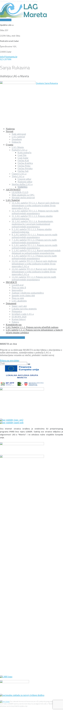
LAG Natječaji (13, 200)
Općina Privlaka (25, 168)
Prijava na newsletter (9, 360)
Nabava (15, 322)
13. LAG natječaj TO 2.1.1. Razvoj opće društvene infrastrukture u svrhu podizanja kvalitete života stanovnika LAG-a (35, 205)
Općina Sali (23, 171)
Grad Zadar (23, 158)
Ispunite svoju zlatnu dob (23, 295)
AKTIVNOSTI (13, 189)
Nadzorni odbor (25, 181)
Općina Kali (23, 160)
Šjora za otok (18, 298)
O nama (9, 144)
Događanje (17, 139)
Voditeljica (22, 187)
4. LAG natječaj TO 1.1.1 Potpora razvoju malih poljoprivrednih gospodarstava (34, 257)
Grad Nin (22, 155)
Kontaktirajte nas (14, 324)
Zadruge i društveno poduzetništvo (28, 293)
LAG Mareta (18, 147)
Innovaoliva (17, 290)
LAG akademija (19, 301)
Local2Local (17, 285)
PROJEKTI (11, 282)
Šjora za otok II (19, 287)
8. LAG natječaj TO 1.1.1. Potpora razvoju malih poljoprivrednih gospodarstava (34, 236)
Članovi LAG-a (19, 173)
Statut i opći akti (19, 306)
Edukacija (16, 142)
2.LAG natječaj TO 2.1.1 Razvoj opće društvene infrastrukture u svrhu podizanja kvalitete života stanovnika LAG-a (34, 272)
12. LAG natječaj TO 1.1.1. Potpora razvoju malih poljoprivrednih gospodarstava (35, 212)
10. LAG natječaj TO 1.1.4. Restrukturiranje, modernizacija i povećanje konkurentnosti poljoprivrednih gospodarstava (32, 224)
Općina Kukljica (25, 163)
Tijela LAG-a (18, 176)
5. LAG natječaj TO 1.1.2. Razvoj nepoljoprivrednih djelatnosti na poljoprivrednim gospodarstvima (36, 251)
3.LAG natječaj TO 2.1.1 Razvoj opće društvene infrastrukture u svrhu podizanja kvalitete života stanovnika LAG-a (34, 264)
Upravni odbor (24, 179)
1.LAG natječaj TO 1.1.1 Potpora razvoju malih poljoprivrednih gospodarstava (34, 278)
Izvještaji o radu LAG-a (23, 314)
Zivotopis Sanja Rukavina (47, 83)
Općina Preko (24, 166)
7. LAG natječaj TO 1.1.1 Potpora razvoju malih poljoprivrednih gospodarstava (34, 241)
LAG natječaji (18, 136)
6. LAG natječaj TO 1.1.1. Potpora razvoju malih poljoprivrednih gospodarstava (34, 246)
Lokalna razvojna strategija (24, 308)
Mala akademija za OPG (23, 195)
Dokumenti (11, 303)
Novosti (9, 131)
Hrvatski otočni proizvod (23, 197)
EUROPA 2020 (19, 316)
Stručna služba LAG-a (22, 184)
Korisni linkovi (19, 319)
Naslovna (10, 128)
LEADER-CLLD (20, 192)
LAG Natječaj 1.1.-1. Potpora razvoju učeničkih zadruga (32, 327)
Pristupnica (17, 311)
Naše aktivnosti (19, 134)
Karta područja (24, 152)
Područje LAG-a (19, 150)
